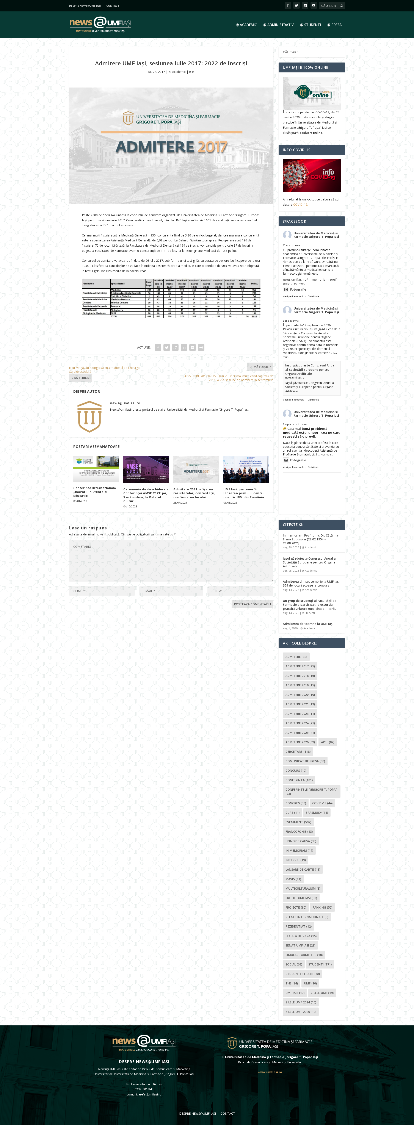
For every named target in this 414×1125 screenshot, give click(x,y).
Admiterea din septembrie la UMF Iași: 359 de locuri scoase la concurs (311, 583)
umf (310, 983)
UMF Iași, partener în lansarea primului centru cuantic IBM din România (243, 493)
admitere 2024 (300, 723)
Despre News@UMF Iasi (85, 6)
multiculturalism (302, 888)
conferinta (299, 780)
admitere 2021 (300, 704)
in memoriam (299, 850)
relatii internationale (306, 917)
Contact (112, 6)
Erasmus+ (317, 813)
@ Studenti (310, 25)
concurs (295, 770)
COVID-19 (300, 204)
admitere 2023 (300, 714)
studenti (320, 964)
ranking (322, 907)
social (293, 964)
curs (292, 813)
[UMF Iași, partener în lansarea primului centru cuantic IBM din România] (246, 469)
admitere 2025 (300, 733)
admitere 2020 (300, 695)
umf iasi (294, 993)
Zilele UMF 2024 (300, 1002)
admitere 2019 (300, 685)
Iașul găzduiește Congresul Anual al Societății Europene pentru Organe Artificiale (310, 369)
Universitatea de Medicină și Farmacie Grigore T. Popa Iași (316, 235)
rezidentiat (298, 926)
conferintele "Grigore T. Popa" (311, 791)
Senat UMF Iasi (300, 945)
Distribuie (313, 296)
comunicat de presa (305, 761)
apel (327, 742)
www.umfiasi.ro (270, 1072)
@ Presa (334, 25)
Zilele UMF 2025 (300, 1012)
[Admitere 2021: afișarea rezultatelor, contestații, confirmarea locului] (196, 469)
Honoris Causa (300, 841)
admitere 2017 (300, 666)
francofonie (299, 831)
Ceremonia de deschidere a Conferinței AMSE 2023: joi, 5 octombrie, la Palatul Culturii (146, 495)
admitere (296, 657)
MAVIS (293, 879)
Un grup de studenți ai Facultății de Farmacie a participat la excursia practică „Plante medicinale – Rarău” (310, 604)
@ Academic (246, 25)
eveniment (298, 822)
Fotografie (298, 289)
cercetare (297, 751)
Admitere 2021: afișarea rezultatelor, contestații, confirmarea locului (194, 493)
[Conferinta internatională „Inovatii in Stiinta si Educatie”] (96, 469)
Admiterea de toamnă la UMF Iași (308, 624)
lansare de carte (302, 869)
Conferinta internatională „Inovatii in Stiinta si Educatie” (94, 492)
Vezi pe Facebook (293, 296)
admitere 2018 (300, 676)
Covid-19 (322, 803)
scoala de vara (301, 936)
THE (291, 983)
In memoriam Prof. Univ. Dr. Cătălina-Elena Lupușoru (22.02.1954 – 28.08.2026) (311, 539)
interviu (295, 860)
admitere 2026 (300, 742)
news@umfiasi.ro (125, 403)
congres (295, 803)
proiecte (295, 907)
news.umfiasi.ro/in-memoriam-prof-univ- (310, 281)
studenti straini (302, 974)
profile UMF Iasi (301, 898)
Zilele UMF (322, 993)
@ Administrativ (278, 25)
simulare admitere (304, 955)
